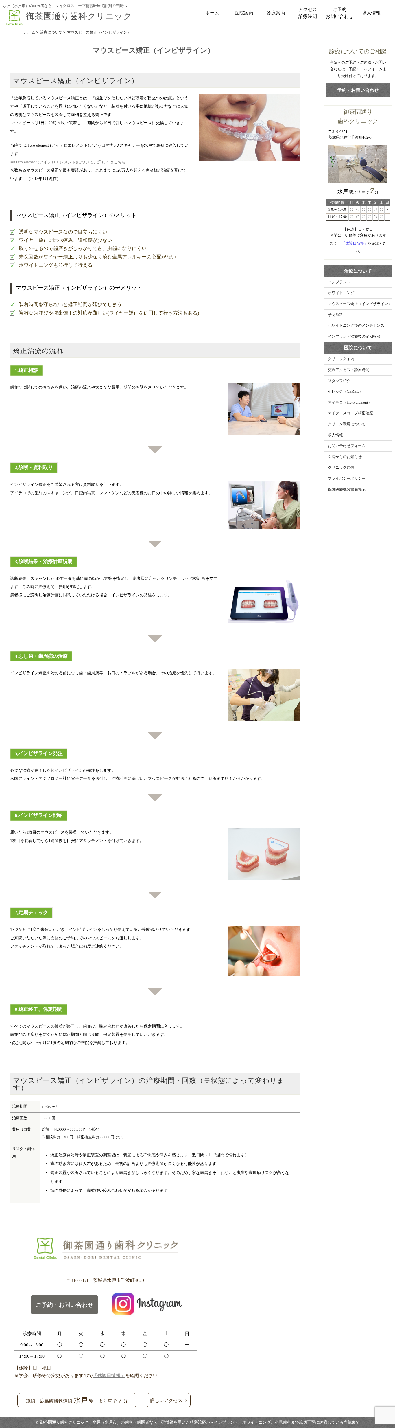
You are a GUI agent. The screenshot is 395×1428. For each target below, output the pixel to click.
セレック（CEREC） (345, 391)
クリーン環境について (347, 424)
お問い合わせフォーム (347, 446)
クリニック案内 (341, 359)
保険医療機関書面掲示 (347, 490)
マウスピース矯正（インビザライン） (360, 304)
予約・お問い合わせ (358, 90)
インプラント (339, 282)
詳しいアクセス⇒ (168, 1400)
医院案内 (244, 12)
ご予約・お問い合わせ (64, 1305)
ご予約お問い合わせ (339, 13)
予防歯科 (335, 315)
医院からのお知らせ (345, 457)
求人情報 (371, 12)
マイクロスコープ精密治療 (350, 413)
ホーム (212, 12)
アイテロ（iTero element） (350, 402)
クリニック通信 (341, 468)
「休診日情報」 (355, 243)
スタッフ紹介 (339, 381)
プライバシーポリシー (347, 479)
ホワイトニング (341, 293)
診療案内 (276, 12)
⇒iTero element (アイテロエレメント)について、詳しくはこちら (68, 162)
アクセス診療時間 (307, 13)
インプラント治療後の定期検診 (354, 337)
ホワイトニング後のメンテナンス (356, 326)
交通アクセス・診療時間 (348, 370)
